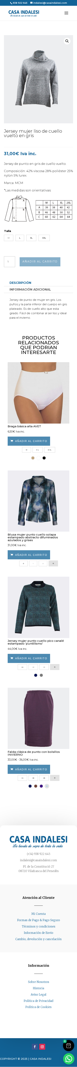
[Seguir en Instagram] (42, 1014)
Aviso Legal (38, 994)
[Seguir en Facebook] (35, 1014)
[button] (67, 41)
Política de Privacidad (38, 1001)
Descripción (20, 283)
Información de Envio (38, 933)
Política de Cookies (38, 1007)
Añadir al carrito (40, 261)
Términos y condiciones (38, 926)
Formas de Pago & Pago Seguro (38, 920)
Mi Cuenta (38, 914)
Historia (38, 988)
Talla (7, 231)
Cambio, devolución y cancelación (38, 939)
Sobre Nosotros (38, 982)
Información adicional (30, 289)
